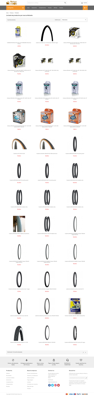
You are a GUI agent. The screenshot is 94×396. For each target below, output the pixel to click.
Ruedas (50, 7)
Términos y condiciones (32, 375)
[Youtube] (58, 385)
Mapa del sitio (30, 386)
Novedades (8, 375)
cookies (29, 382)
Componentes (9, 384)
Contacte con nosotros (32, 384)
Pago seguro (30, 379)
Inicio (28, 7)
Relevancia (74, 20)
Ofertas (55, 7)
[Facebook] (49, 385)
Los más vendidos (10, 377)
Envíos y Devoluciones (32, 373)
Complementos (42, 7)
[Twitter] (52, 385)
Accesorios (34, 7)
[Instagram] (55, 385)
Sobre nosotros (30, 377)
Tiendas (61, 7)
